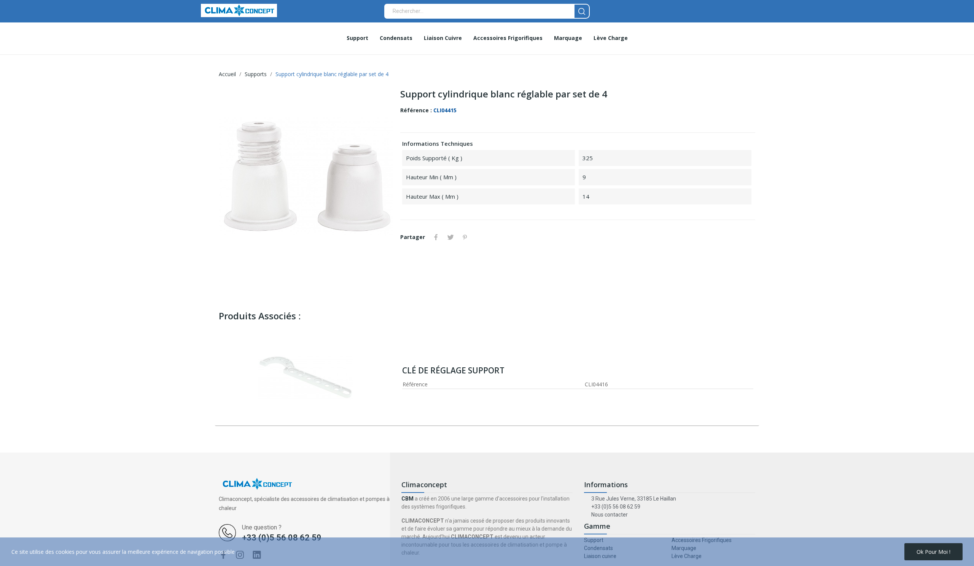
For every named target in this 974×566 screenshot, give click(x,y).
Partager (436, 237)
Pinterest (465, 237)
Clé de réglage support (453, 370)
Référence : (416, 110)
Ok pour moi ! (933, 551)
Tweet (450, 237)
